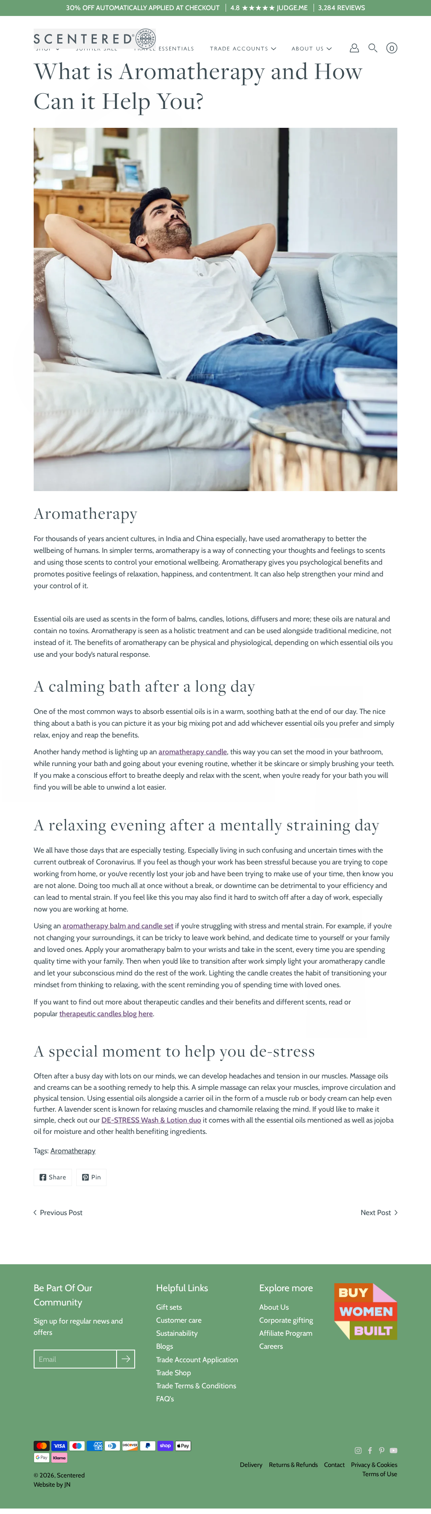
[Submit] (125, 1359)
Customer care (179, 1320)
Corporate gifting (286, 1320)
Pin (96, 1177)
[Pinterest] (382, 1450)
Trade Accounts (239, 48)
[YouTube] (393, 1450)
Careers (271, 1346)
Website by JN (52, 1484)
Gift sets (169, 1307)
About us (308, 48)
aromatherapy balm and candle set (118, 925)
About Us (274, 1307)
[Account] (354, 48)
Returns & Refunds (293, 1465)
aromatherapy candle (193, 751)
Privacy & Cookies (374, 1465)
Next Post (376, 1212)
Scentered (71, 1475)
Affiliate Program (285, 1333)
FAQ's (165, 1398)
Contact (334, 1465)
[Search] (373, 48)
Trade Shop (173, 1372)
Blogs (164, 1346)
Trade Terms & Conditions (196, 1385)
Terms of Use (379, 1474)
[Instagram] (358, 1450)
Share (58, 1177)
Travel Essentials (163, 48)
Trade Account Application (197, 1359)
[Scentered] (95, 39)
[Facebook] (370, 1450)
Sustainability (177, 1333)
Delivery (251, 1465)
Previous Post (61, 1212)
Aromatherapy (73, 1150)
